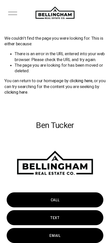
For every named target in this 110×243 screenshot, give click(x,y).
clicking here (81, 80)
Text (55, 218)
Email (54, 236)
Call (55, 200)
